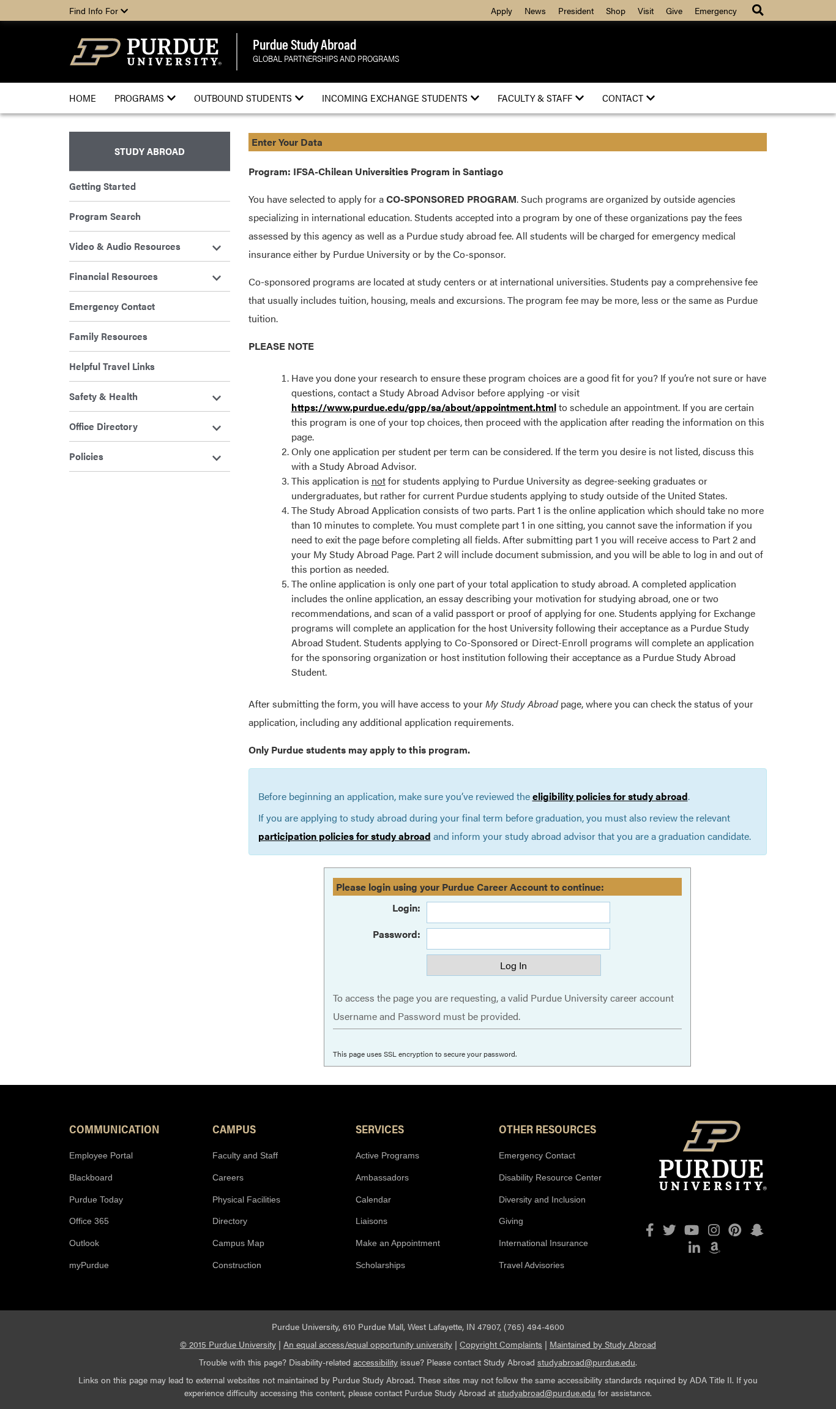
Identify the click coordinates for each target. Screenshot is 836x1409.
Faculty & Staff (535, 98)
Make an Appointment (398, 1243)
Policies (86, 456)
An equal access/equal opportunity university (367, 1344)
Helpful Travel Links (112, 366)
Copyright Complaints (501, 1344)
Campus (234, 1128)
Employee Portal (101, 1155)
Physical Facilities (246, 1199)
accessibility (375, 1362)
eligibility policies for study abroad (610, 796)
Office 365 (89, 1221)
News (535, 10)
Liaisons (371, 1221)
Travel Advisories (531, 1265)
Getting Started (102, 186)
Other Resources (547, 1128)
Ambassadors (382, 1177)
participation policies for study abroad (344, 836)
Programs (139, 98)
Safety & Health (103, 396)
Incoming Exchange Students (395, 98)
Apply (501, 10)
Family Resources (108, 336)
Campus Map (238, 1243)
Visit (646, 10)
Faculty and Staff (245, 1155)
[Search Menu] (759, 10)
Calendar (373, 1199)
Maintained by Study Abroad (603, 1344)
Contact (622, 98)
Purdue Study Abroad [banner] (304, 44)
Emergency (716, 10)
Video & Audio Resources (125, 246)
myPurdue (89, 1265)
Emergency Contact (112, 306)
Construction (236, 1265)
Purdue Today (96, 1199)
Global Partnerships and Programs (326, 59)
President (576, 10)
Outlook (84, 1243)
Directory (229, 1221)
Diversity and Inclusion (542, 1199)
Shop (615, 10)
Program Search (105, 216)
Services (380, 1128)
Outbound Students (243, 98)
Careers (228, 1177)
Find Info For (95, 10)
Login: (406, 908)
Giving (511, 1221)
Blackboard (91, 1177)
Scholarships (380, 1265)
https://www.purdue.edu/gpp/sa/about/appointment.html (423, 407)
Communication (114, 1128)
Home (82, 98)
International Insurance (543, 1243)
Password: (396, 934)
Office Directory (103, 426)
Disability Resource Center (550, 1177)
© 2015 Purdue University (228, 1344)
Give (674, 10)
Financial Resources (113, 276)
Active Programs (387, 1155)
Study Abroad (149, 151)
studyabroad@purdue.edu (586, 1362)
